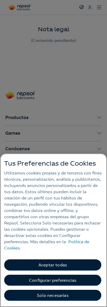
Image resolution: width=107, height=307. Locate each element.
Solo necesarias (52, 295)
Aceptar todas (52, 264)
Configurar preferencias (52, 280)
